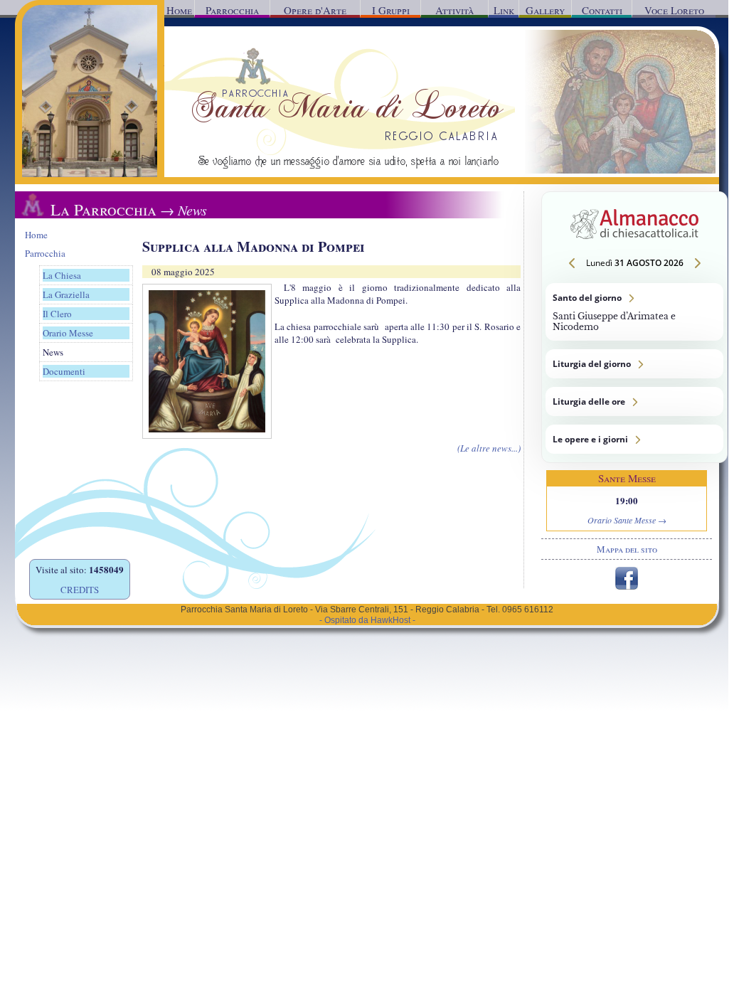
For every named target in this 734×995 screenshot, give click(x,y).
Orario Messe (68, 332)
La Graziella (66, 294)
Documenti (64, 371)
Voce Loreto (674, 10)
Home (179, 10)
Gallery (545, 10)
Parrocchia (232, 10)
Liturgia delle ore (634, 401)
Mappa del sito (627, 549)
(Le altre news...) (489, 448)
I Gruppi (391, 10)
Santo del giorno (634, 312)
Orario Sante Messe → (626, 520)
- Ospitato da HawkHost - (367, 620)
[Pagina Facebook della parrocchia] (626, 586)
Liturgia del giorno (634, 363)
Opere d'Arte (315, 10)
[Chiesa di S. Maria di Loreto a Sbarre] (89, 173)
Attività (454, 10)
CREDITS (79, 589)
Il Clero (57, 313)
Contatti (602, 10)
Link (504, 10)
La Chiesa (62, 275)
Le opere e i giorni (634, 439)
